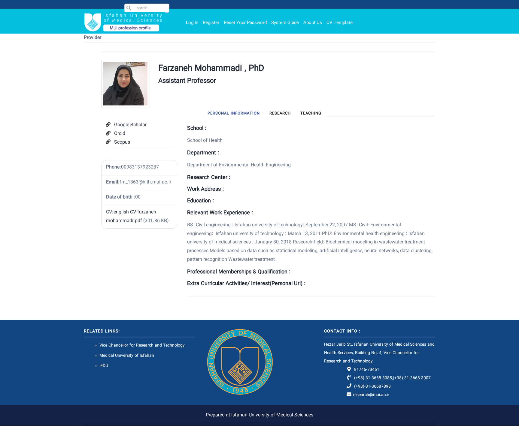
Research (280, 114)
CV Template (339, 22)
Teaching (310, 114)
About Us (312, 22)
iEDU (103, 366)
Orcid (119, 134)
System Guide (285, 22)
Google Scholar (130, 125)
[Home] (124, 22)
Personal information (234, 114)
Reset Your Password (245, 22)
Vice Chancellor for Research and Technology (142, 345)
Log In (192, 22)
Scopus (122, 142)
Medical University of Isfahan (126, 356)
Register (211, 22)
